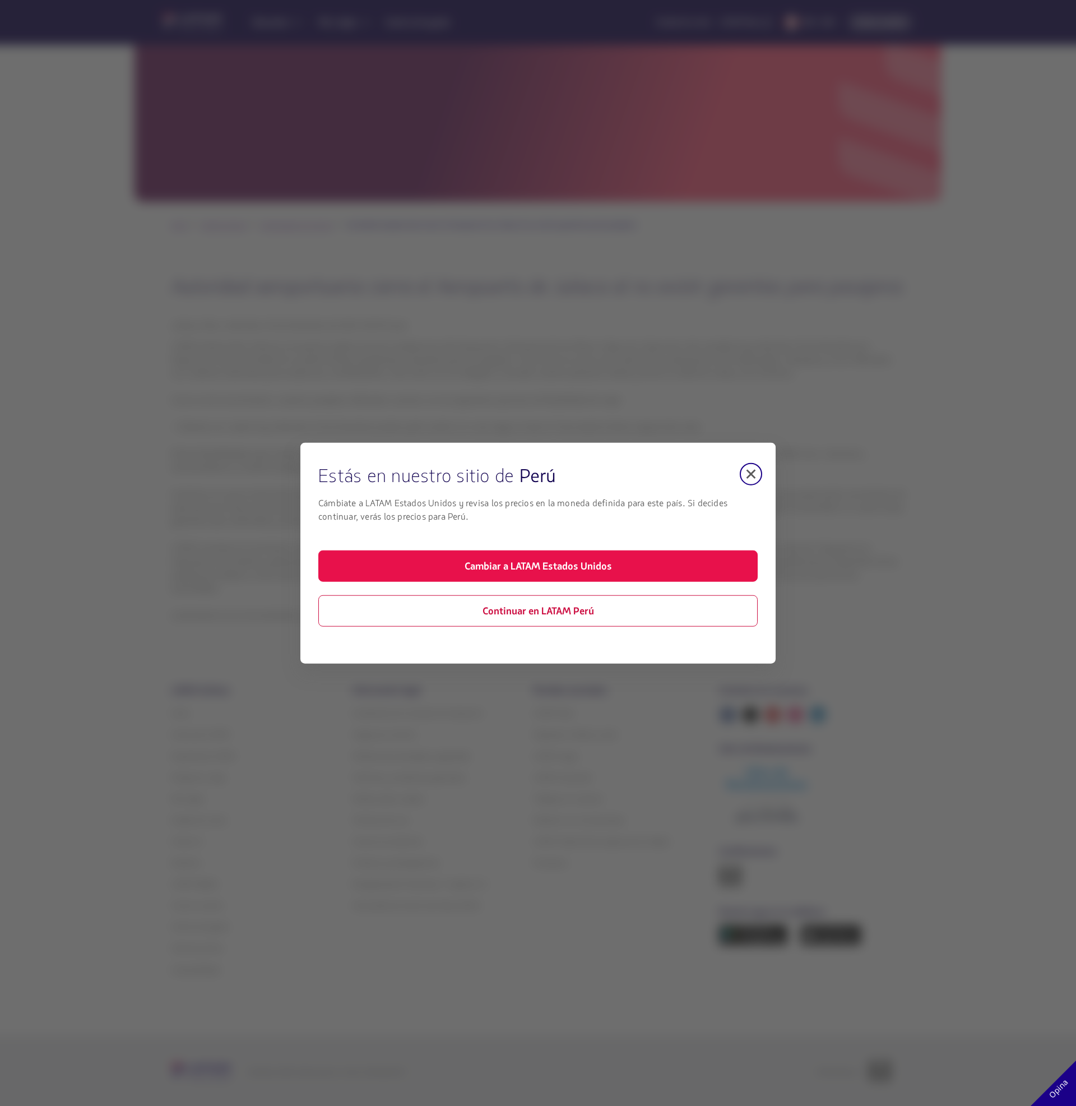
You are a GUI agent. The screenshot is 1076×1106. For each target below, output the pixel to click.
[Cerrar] (751, 474)
